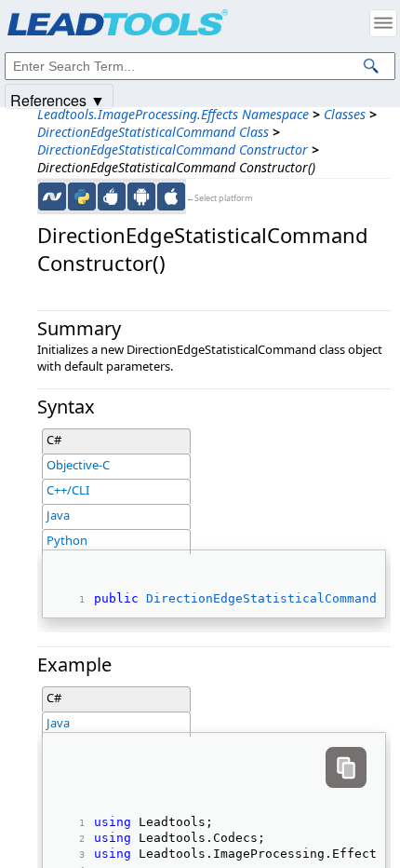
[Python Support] (82, 196)
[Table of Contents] (383, 23)
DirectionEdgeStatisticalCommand (261, 598)
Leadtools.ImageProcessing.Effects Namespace (173, 114)
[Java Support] (112, 196)
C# (54, 439)
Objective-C (78, 464)
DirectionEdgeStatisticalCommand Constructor (172, 149)
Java (58, 515)
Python (67, 540)
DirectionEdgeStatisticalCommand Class (153, 132)
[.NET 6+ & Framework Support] (52, 196)
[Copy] (346, 767)
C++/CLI (68, 489)
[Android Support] (141, 196)
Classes (345, 114)
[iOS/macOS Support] (171, 196)
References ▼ (57, 99)
